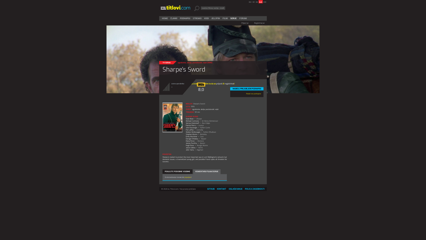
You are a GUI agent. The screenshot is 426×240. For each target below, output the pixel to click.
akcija (189, 63)
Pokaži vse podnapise (253, 94)
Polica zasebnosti (255, 189)
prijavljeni (187, 177)
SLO (260, 2)
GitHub (211, 189)
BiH (250, 2)
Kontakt (221, 189)
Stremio (197, 18)
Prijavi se (245, 23)
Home (165, 18)
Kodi (206, 18)
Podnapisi (185, 18)
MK (257, 2)
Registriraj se (259, 23)
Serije (233, 18)
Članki (173, 18)
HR (253, 2)
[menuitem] (165, 18)
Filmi (225, 18)
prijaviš (219, 84)
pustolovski (197, 63)
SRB (264, 2)
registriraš (229, 84)
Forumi (243, 18)
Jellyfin (215, 18)
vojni (205, 63)
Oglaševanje (236, 189)
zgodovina (182, 63)
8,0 (201, 89)
